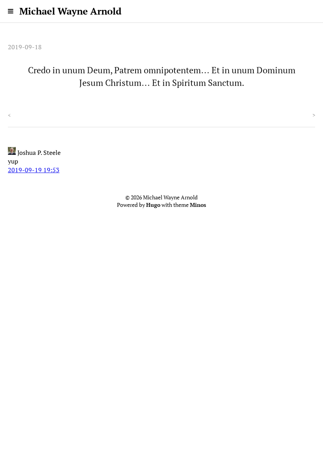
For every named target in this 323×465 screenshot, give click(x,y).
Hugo (153, 204)
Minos (198, 204)
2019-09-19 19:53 (33, 170)
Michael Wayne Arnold (70, 11)
